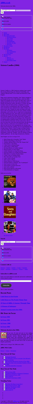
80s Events (10, 40)
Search (5, 62)
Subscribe (6, 285)
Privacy (21, 269)
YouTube (24, 267)
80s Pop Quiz (7, 54)
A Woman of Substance (8, 306)
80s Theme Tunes (11, 60)
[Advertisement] (16, 78)
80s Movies (7, 47)
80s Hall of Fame (8, 46)
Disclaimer (13, 350)
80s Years (9, 44)
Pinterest (3, 267)
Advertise (8, 269)
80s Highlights (10, 41)
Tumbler (13, 267)
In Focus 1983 (5, 320)
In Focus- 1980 (5, 323)
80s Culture (10, 38)
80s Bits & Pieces (11, 37)
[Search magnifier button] (2, 12)
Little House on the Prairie (9, 296)
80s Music (6, 48)
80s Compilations (11, 51)
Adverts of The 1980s (23, 361)
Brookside (13, 357)
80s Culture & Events (9, 35)
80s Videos (10, 53)
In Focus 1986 (5, 327)
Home (5, 32)
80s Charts (6, 34)
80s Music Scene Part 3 (17, 384)
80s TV (6, 56)
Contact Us (15, 269)
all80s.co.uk (5, 3)
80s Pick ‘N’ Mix (11, 43)
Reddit (8, 267)
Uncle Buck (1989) (16, 378)
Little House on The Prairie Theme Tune (14, 300)
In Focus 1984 (5, 317)
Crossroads (19, 365)
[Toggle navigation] (1, 9)
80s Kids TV (10, 59)
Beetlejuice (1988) (15, 387)
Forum (2, 269)
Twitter (19, 267)
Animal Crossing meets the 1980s (11, 310)
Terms (26, 269)
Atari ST (11, 376)
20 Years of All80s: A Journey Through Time (15, 303)
